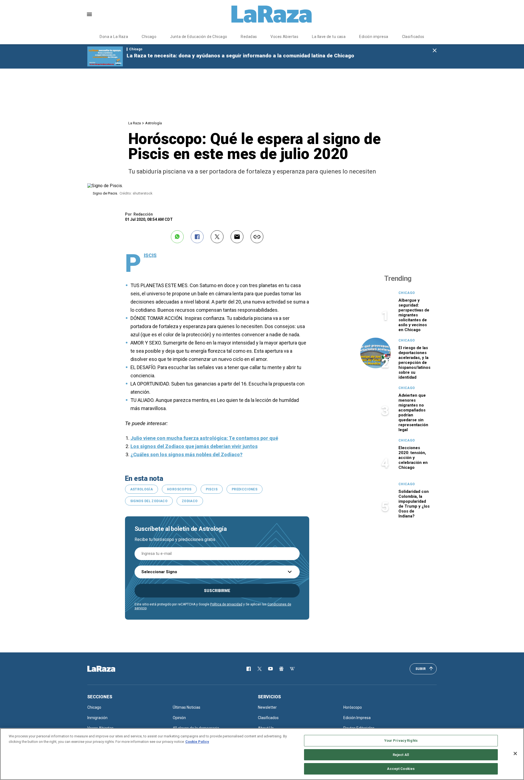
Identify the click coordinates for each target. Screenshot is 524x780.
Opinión (179, 718)
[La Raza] (271, 14)
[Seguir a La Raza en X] (259, 668)
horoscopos (179, 489)
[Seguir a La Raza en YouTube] (270, 668)
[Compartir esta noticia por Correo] (237, 236)
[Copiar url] (257, 236)
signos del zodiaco (149, 501)
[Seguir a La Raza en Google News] (281, 668)
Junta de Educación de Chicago (198, 36)
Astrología (153, 123)
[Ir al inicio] (109, 668)
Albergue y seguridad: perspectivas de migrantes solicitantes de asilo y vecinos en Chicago (413, 315)
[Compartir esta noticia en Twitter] (217, 236)
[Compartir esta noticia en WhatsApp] (177, 236)
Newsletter (267, 707)
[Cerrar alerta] (434, 51)
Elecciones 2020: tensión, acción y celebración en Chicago (413, 457)
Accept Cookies (401, 769)
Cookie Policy (197, 742)
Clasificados (413, 36)
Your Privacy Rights (401, 740)
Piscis (212, 489)
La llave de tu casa (329, 36)
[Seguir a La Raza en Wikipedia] (292, 668)
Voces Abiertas (284, 36)
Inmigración (97, 718)
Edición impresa (373, 36)
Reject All (401, 755)
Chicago (149, 36)
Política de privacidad (226, 604)
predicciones (244, 489)
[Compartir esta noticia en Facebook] (197, 236)
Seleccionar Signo (159, 571)
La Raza (134, 123)
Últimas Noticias (186, 707)
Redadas (249, 36)
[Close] (515, 753)
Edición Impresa (357, 718)
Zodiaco (190, 501)
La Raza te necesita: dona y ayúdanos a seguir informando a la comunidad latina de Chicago (240, 55)
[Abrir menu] (89, 14)
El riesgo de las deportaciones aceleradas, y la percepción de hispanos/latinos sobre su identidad (414, 362)
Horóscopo (352, 707)
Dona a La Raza (114, 36)
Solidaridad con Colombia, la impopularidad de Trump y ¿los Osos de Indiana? (414, 504)
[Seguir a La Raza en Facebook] (248, 668)
